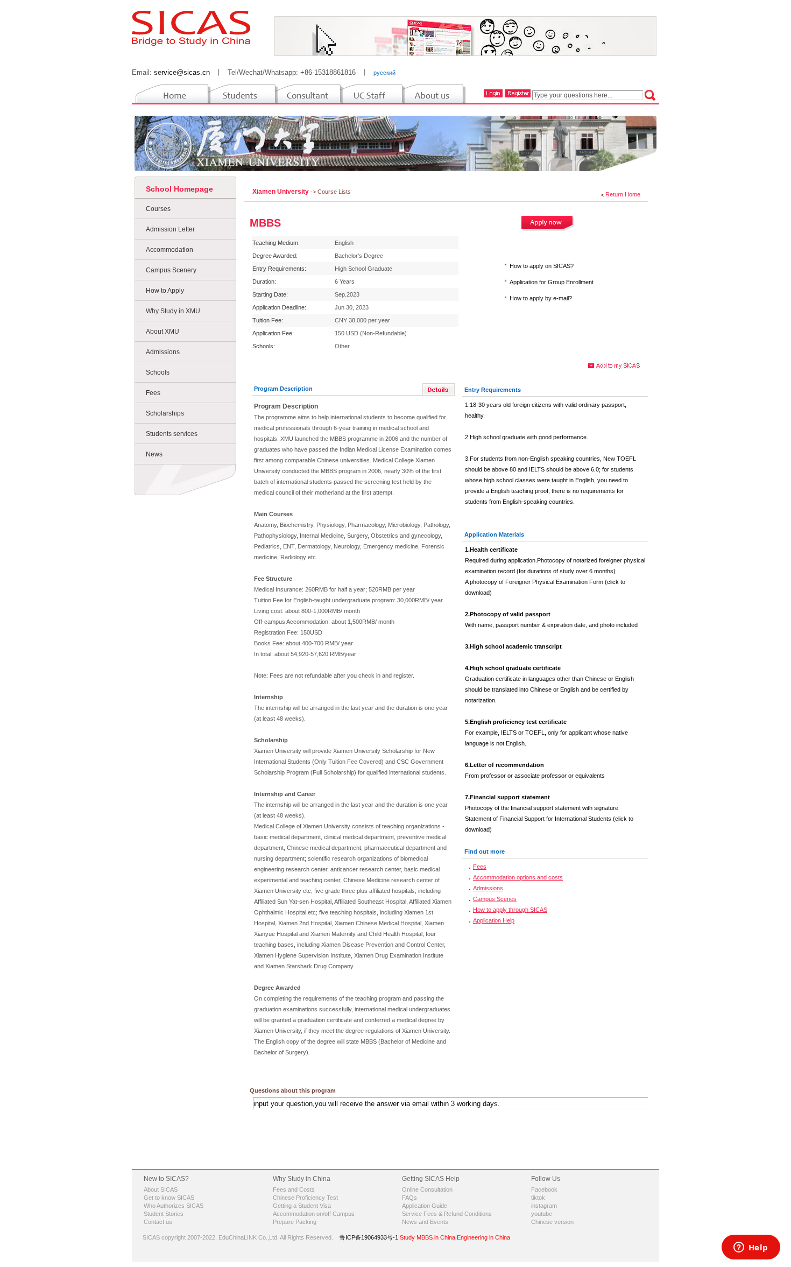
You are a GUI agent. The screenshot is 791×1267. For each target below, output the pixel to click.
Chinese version (552, 1222)
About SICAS (161, 1189)
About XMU (162, 331)
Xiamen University (281, 191)
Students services (171, 434)
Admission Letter (170, 229)
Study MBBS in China (427, 1237)
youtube (541, 1213)
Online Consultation (427, 1189)
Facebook (544, 1189)
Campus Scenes (495, 899)
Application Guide (424, 1205)
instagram (544, 1205)
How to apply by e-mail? (541, 298)
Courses (158, 209)
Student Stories (163, 1213)
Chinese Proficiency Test (305, 1197)
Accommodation (169, 250)
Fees (153, 393)
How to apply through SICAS (510, 909)
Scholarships (165, 413)
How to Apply (165, 290)
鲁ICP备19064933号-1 (369, 1237)
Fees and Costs (294, 1189)
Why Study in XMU (173, 311)
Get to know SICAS (169, 1197)
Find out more (484, 851)
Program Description (283, 388)
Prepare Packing (294, 1222)
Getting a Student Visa (302, 1205)
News (154, 454)
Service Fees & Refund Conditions (447, 1213)
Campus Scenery (171, 270)
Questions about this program (293, 1090)
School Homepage (179, 189)
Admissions (163, 352)
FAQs (409, 1197)
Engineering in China (483, 1237)
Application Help (493, 920)
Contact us (158, 1222)
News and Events (425, 1222)
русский (384, 72)
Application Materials (494, 534)
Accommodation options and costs (518, 877)
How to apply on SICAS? (542, 266)
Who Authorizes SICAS (173, 1205)
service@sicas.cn (182, 72)
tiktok (538, 1197)
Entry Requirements (492, 389)
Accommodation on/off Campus (314, 1213)
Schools (158, 372)
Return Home (622, 194)
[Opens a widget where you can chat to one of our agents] (750, 1248)
